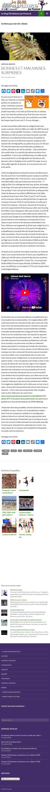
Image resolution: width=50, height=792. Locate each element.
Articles (4, 64)
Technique (5, 678)
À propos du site (6, 789)
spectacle (28, 450)
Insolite (12, 64)
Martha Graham (16, 590)
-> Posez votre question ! (11, 692)
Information (6, 665)
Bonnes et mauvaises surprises (23, 70)
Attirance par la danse (18, 600)
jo (20, 450)
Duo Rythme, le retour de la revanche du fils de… (19, 748)
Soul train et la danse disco (11, 742)
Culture (4, 656)
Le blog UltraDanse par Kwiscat (16, 13)
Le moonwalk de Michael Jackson (22, 630)
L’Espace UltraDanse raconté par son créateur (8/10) (20, 755)
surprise (38, 450)
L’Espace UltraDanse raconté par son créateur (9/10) (20, 761)
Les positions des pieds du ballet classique (25, 620)
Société (4, 674)
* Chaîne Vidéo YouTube (10, 696)
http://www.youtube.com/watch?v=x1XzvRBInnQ (22, 396)
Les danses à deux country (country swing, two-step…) (21, 735)
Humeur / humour (8, 660)
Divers (3, 687)
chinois (6, 450)
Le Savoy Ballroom (17, 610)
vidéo (5, 453)
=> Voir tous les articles (10, 651)
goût (14, 450)
